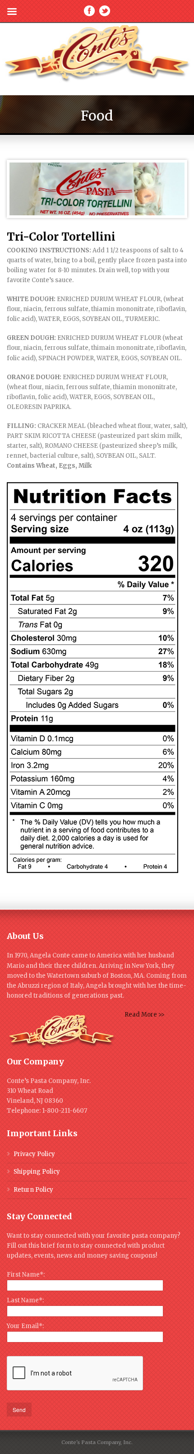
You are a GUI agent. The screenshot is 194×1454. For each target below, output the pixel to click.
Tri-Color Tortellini (61, 237)
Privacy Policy (34, 1154)
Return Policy (33, 1190)
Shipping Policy (37, 1171)
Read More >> (145, 1014)
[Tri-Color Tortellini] (97, 189)
